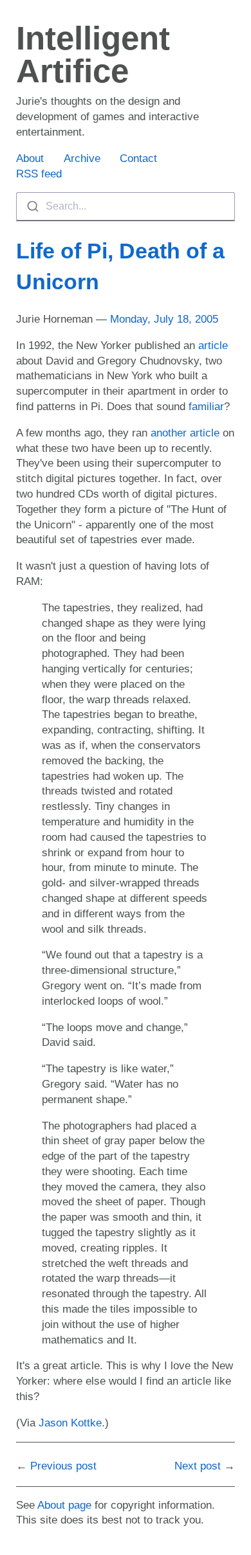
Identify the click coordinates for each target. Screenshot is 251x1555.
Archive (82, 158)
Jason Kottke (70, 1423)
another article (185, 433)
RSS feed (39, 174)
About (30, 158)
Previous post (63, 1466)
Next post (197, 1466)
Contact (138, 158)
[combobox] (125, 206)
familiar (206, 406)
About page (64, 1505)
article (213, 345)
